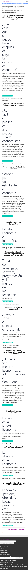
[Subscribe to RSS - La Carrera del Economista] (2, 532)
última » (21, 529)
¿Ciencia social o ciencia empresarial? (13, 308)
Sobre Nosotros (4, 562)
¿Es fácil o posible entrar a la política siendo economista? (13, 104)
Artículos (10, 3)
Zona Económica (7, 2)
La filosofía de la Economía (13, 447)
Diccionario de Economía (6, 547)
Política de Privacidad (6, 566)
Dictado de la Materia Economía (13, 412)
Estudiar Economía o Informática (13, 223)
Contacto (11, 562)
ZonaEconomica (4, 539)
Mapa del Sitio (3, 550)
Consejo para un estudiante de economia (14, 168)
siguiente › (14, 529)
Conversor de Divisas (5, 554)
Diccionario (5, 3)
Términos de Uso (24, 565)
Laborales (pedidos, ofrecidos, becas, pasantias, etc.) (13, 484)
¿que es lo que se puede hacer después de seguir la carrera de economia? (13, 17)
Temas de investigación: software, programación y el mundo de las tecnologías (14, 253)
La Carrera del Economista (7, 95)
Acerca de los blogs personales (19, 3)
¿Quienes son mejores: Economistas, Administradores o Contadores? (14, 352)
